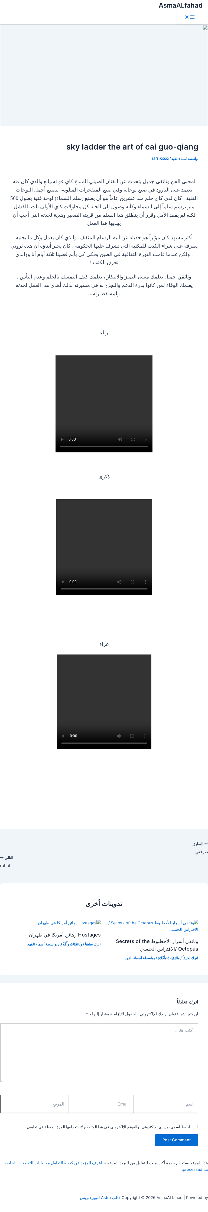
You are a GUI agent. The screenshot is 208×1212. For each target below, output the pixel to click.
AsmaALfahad (181, 5)
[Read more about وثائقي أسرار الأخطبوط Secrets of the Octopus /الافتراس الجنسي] (153, 929)
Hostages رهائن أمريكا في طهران (65, 935)
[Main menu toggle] (190, 17)
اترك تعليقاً (190, 958)
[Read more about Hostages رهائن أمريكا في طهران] (69, 923)
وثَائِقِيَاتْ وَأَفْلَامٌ (169, 958)
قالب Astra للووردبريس (100, 1197)
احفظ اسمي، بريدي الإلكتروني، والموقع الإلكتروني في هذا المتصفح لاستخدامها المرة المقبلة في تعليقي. (108, 1126)
